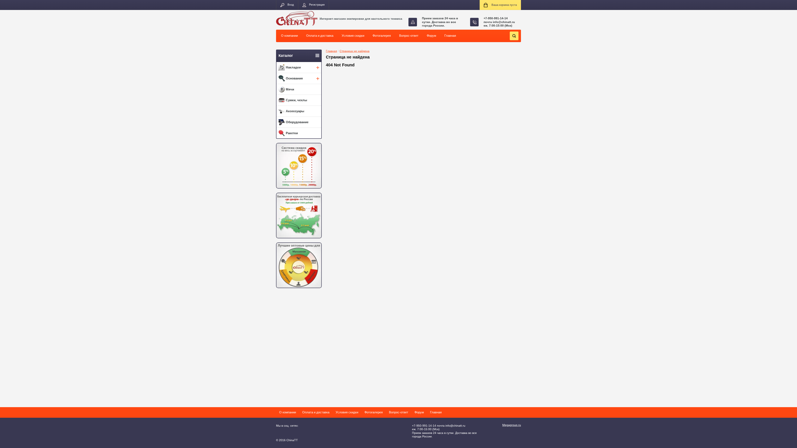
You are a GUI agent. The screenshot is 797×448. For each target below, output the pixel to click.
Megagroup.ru (511, 425)
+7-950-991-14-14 (496, 18)
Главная (331, 51)
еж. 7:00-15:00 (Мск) (498, 25)
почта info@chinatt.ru (499, 22)
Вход (290, 4)
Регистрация (317, 4)
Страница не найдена (354, 51)
